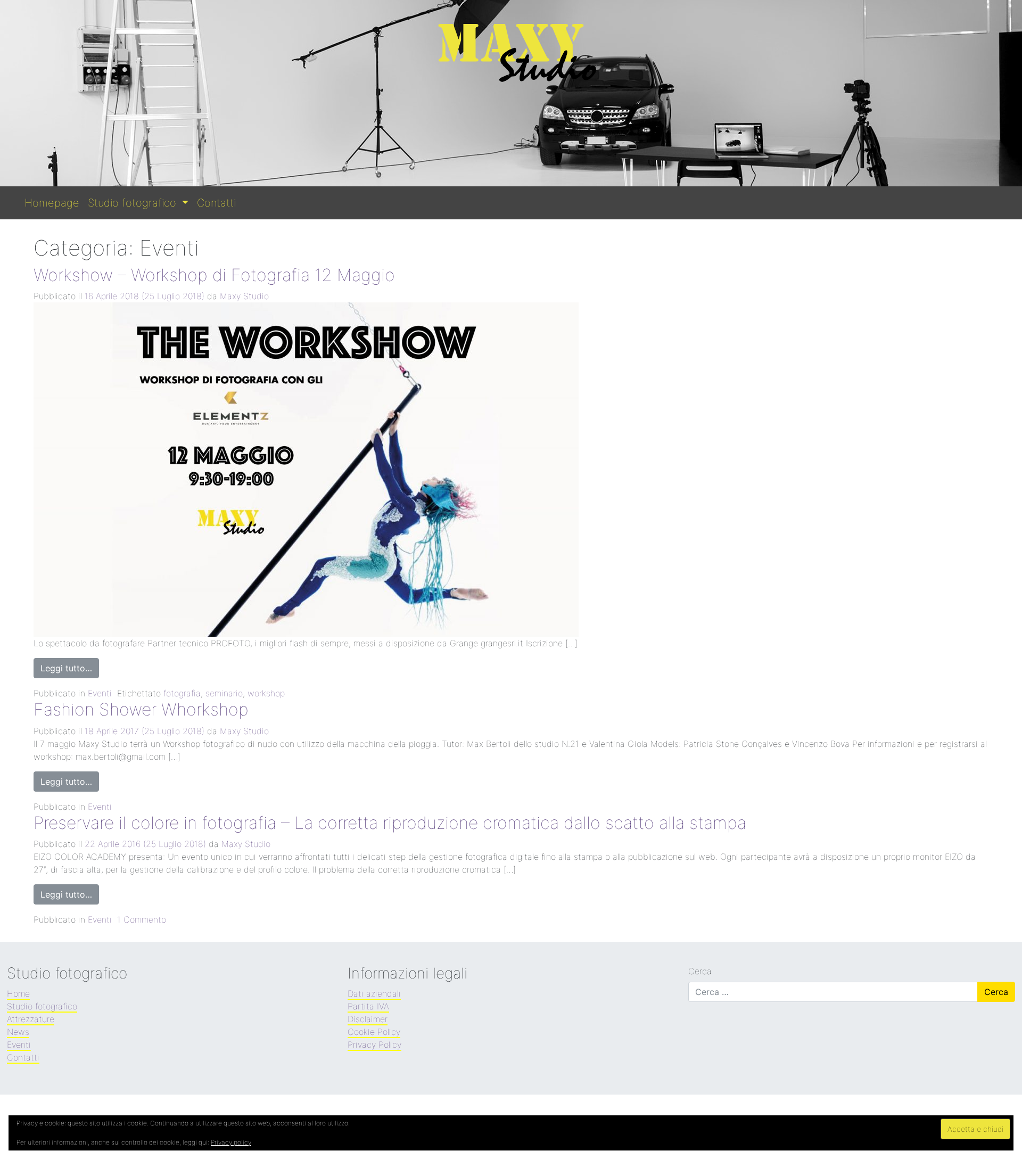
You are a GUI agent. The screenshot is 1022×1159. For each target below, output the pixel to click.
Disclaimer (368, 1019)
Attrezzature (30, 1019)
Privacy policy (231, 1142)
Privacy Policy (374, 1044)
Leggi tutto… (66, 668)
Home (18, 993)
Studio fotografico (133, 202)
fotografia (182, 693)
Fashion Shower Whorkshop (141, 709)
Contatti (216, 202)
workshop (266, 693)
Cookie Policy (374, 1031)
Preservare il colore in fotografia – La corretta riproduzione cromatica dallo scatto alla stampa (390, 822)
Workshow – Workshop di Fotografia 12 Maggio (214, 275)
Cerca (700, 971)
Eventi (100, 693)
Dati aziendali (374, 993)
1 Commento (141, 919)
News (18, 1031)
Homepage (51, 202)
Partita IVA (368, 1006)
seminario (224, 693)
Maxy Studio (244, 296)
